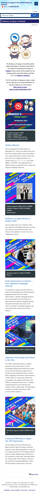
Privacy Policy (24, 490)
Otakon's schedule (23, 75)
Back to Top (34, 474)
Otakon (8, 71)
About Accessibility (15, 490)
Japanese (36, 11)
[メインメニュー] (36, 3)
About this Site (31, 490)
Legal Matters (7, 490)
